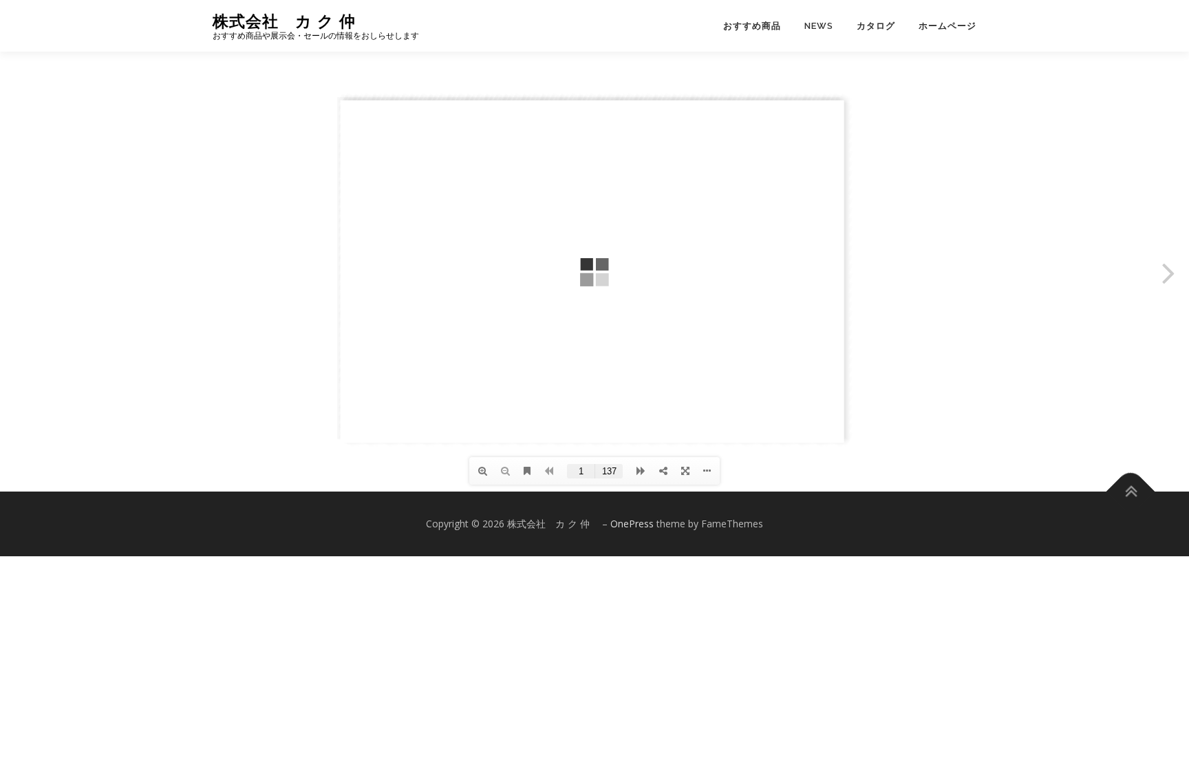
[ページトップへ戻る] (1130, 491)
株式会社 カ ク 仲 (292, 21)
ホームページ (947, 26)
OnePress (632, 523)
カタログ (876, 26)
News (818, 26)
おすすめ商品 (752, 26)
